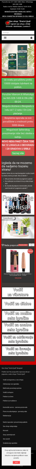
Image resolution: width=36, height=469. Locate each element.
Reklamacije (7, 416)
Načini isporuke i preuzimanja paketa (15, 422)
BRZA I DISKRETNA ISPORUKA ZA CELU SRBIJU (18, 16)
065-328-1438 (17, 4)
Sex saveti (6, 439)
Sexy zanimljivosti (9, 435)
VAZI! (16, 462)
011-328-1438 (16, 2)
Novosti (5, 430)
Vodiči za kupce (8, 392)
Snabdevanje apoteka (10, 443)
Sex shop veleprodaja (10, 426)
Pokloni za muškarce (10, 401)
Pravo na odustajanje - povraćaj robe (15, 411)
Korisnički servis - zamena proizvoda (15, 407)
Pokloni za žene (8, 396)
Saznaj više (18, 153)
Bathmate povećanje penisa (12, 388)
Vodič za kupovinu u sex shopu (13, 380)
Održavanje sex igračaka (11, 384)
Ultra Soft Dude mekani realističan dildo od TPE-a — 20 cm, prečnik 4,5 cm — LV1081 (18, 274)
